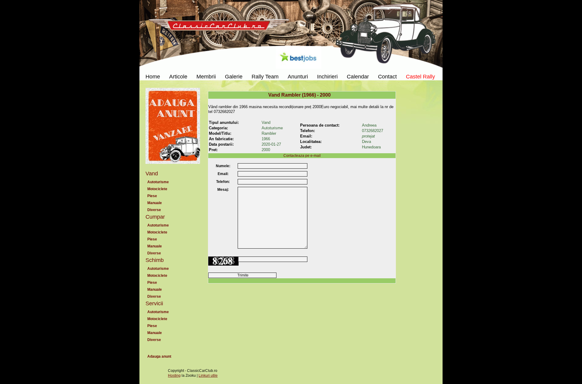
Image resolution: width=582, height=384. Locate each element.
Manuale (155, 203)
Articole (178, 77)
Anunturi (298, 77)
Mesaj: (223, 189)
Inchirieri (327, 77)
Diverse (154, 210)
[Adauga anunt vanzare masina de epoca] (173, 128)
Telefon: (223, 182)
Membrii (206, 77)
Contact (387, 77)
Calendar (358, 77)
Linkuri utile (208, 375)
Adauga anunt (159, 356)
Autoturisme (158, 182)
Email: (223, 174)
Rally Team (265, 77)
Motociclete (157, 189)
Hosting (174, 375)
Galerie (233, 77)
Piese (152, 196)
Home (153, 77)
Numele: (223, 166)
